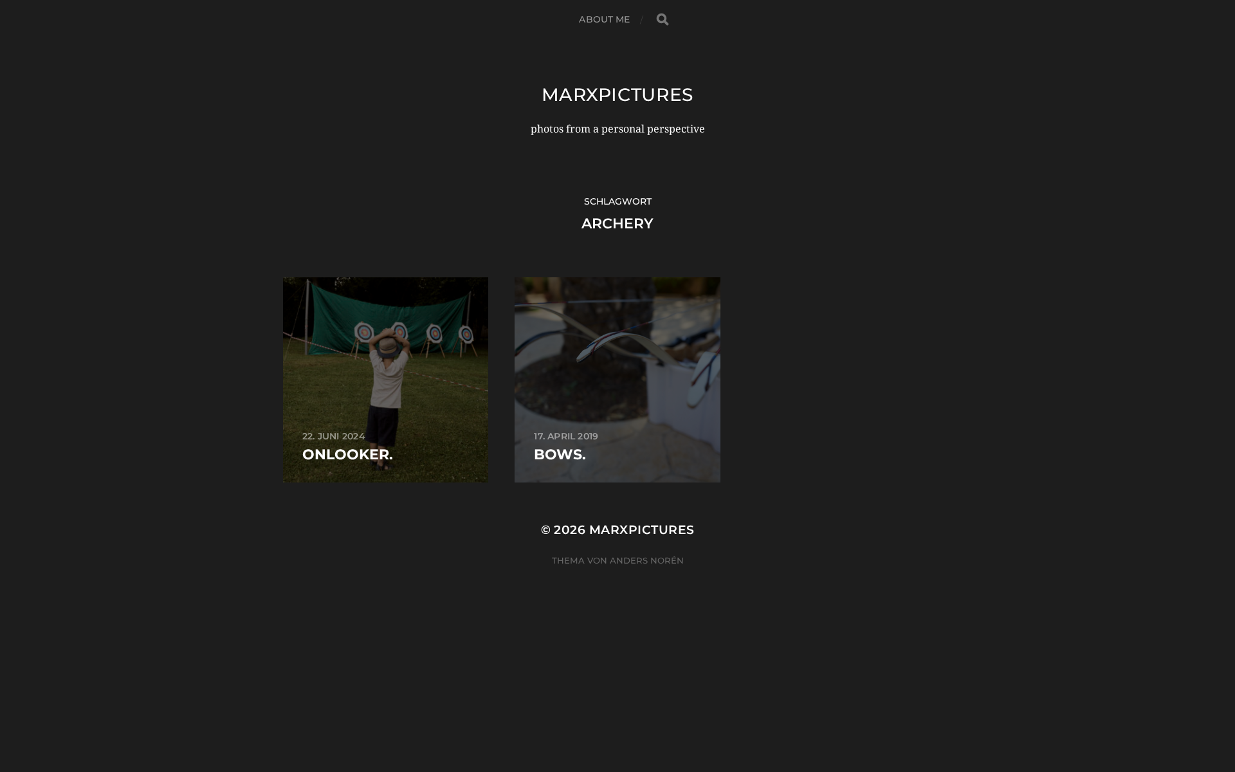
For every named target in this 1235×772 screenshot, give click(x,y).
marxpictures (617, 95)
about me (604, 19)
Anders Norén (647, 560)
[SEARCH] (662, 20)
